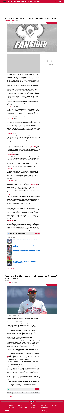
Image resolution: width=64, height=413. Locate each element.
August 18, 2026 (20, 338)
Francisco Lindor (33, 146)
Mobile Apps (54, 403)
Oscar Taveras (11, 106)
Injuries (34, 1)
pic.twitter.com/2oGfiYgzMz (26, 337)
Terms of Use (43, 405)
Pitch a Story (20, 405)
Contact (32, 403)
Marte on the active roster (12, 331)
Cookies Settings (44, 407)
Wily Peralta (10, 220)
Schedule (22, 1)
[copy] (13, 23)
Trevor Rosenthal (11, 205)
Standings (27, 1)
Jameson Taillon (11, 154)
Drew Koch (8, 282)
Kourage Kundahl (10, 20)
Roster (31, 1)
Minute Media (7, 410)
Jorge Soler (10, 194)
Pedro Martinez (34, 184)
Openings (20, 403)
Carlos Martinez (11, 180)
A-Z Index (33, 407)
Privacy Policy (34, 405)
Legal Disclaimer (10, 407)
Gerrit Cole (10, 133)
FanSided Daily (10, 405)
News (15, 1)
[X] (57, 1)
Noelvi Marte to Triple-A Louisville (19, 320)
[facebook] (55, 1)
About (8, 403)
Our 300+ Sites (44, 403)
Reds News (12, 268)
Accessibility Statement (22, 407)
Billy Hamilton (11, 118)
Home (8, 268)
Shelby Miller (10, 168)
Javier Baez (10, 143)
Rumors (18, 1)
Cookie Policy (54, 405)
